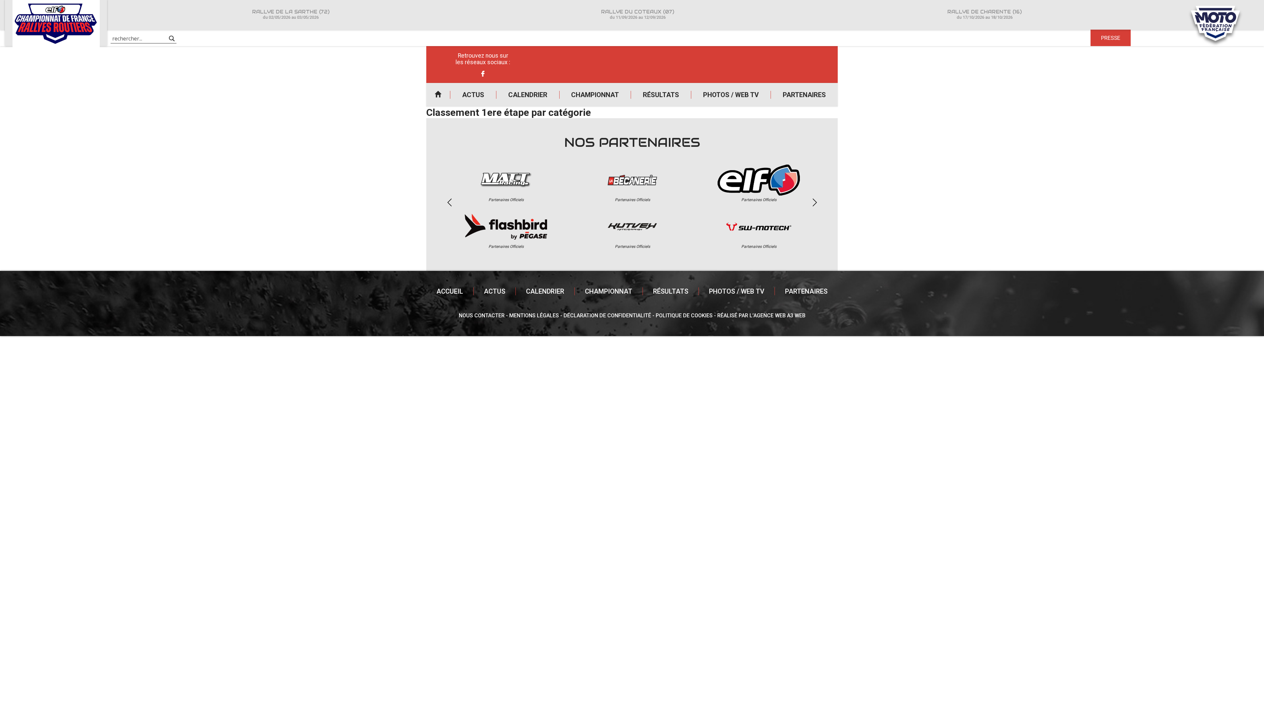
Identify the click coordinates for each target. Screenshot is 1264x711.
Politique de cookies (684, 315)
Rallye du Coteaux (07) (637, 14)
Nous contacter (482, 315)
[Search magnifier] (171, 38)
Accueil (438, 95)
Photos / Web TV (731, 95)
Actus (473, 95)
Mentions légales (534, 315)
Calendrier (527, 95)
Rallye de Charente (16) (984, 14)
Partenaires (804, 95)
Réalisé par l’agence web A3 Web (761, 315)
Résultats (661, 95)
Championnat (595, 95)
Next (814, 202)
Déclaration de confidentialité (607, 315)
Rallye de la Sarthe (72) (290, 14)
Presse (1110, 38)
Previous (449, 202)
